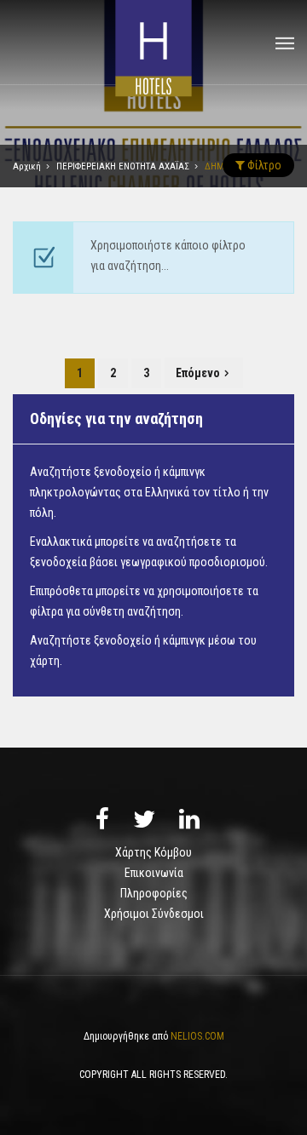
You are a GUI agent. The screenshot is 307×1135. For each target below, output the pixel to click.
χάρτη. (46, 661)
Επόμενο (198, 373)
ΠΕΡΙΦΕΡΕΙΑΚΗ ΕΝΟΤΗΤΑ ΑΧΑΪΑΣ (122, 166)
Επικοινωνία (154, 873)
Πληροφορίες (154, 893)
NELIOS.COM (197, 1036)
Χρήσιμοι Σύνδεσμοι (154, 913)
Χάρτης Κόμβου (153, 852)
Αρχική (27, 166)
